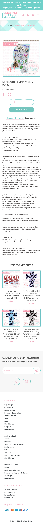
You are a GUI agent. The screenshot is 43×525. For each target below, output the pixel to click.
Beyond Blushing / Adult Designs (16, 473)
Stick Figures (9, 424)
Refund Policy (9, 492)
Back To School (10, 436)
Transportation (10, 416)
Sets (6, 450)
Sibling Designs (9, 410)
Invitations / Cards (11, 465)
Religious (7, 427)
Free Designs (9, 429)
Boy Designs (8, 405)
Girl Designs (8, 407)
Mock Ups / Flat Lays (12, 470)
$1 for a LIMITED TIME (12, 455)
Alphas (6, 467)
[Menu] (38, 15)
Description (15, 118)
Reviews (30, 118)
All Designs (8, 476)
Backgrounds (9, 447)
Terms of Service (10, 489)
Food (6, 421)
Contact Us (8, 498)
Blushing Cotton (27, 521)
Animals (7, 439)
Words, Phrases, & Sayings (14, 444)
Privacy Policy (9, 495)
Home (10, 25)
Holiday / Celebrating (12, 413)
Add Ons (7, 453)
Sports (6, 418)
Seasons (7, 442)
